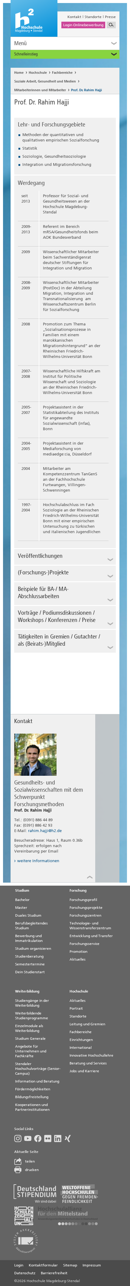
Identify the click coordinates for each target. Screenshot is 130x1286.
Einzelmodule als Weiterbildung (29, 1028)
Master (21, 907)
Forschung (78, 890)
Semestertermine (30, 964)
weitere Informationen (38, 861)
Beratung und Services (88, 1063)
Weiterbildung (27, 991)
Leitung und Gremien (87, 1024)
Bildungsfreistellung (31, 1097)
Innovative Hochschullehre (91, 1055)
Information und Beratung (37, 1081)
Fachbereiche (62, 73)
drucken (32, 1170)
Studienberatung (29, 956)
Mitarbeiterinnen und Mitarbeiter (40, 90)
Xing (69, 1138)
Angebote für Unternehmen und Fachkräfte (30, 1051)
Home (19, 73)
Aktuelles (78, 959)
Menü (20, 43)
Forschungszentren (85, 915)
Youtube (29, 1138)
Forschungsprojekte (86, 907)
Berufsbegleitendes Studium (31, 925)
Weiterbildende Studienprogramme (31, 1015)
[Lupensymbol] (111, 25)
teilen (30, 1161)
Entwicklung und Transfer (91, 936)
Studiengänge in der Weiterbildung (32, 1003)
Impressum (92, 1265)
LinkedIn (59, 1138)
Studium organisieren (33, 948)
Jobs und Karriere (84, 1071)
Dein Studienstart (30, 972)
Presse (110, 17)
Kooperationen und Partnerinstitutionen (32, 1107)
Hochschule (38, 73)
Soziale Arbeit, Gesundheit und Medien (45, 81)
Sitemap (70, 1265)
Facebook (39, 1138)
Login (18, 1265)
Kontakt (74, 17)
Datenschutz (24, 1273)
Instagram (19, 1138)
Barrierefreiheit (54, 1273)
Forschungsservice (84, 944)
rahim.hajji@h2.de (45, 830)
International (81, 1047)
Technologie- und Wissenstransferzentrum (90, 925)
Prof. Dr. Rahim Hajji (86, 90)
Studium (22, 890)
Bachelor (22, 900)
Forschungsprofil (83, 900)
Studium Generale (30, 1038)
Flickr (49, 1138)
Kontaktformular (43, 1265)
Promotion (78, 951)
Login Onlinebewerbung (83, 25)
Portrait (76, 1008)
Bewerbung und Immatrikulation (29, 938)
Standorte (93, 17)
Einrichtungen (81, 1040)
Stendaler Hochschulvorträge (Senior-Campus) (37, 1069)
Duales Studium (28, 915)
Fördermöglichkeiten (32, 1089)
